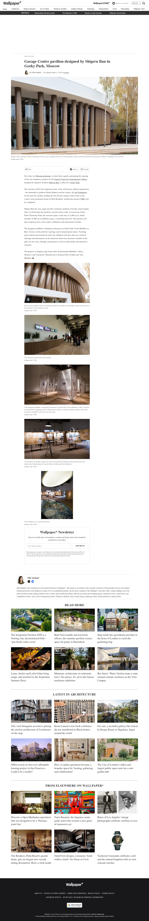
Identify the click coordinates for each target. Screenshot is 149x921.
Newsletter (86, 169)
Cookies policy (108, 893)
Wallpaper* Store (139, 9)
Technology (90, 9)
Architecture (15, 9)
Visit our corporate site (97, 914)
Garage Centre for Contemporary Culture (70, 179)
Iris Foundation (81, 192)
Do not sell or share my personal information (83, 897)
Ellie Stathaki (36, 72)
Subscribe (135, 3)
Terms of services (50, 552)
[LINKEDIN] (33, 581)
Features (66, 72)
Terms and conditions (76, 893)
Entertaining (125, 9)
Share (29, 169)
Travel (115, 9)
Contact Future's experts (55, 893)
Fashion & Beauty (77, 9)
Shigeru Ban (54, 182)
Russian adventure (43, 176)
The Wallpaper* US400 (70, 13)
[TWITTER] (29, 581)
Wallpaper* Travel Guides (118, 13)
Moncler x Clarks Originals (93, 13)
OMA (82, 199)
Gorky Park (75, 182)
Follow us (75, 169)
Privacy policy (94, 893)
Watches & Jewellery (60, 9)
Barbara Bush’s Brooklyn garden (45, 13)
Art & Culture (44, 9)
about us (38, 893)
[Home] (5, 9)
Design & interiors (29, 9)
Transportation (103, 9)
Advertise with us (53, 897)
